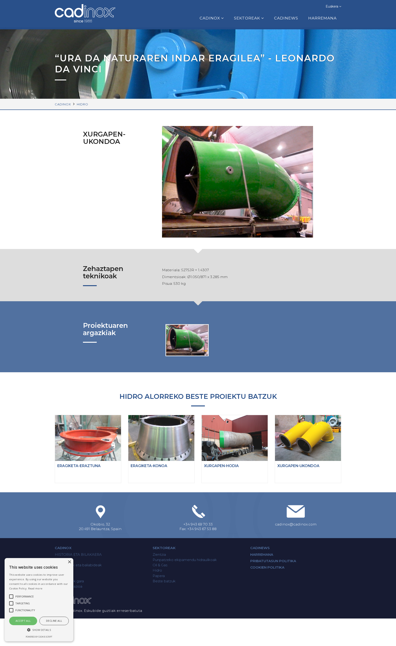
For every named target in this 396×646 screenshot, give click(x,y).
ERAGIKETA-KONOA (149, 466)
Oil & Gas (160, 565)
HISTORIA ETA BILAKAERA (78, 554)
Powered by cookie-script (39, 636)
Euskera (332, 6)
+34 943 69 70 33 (198, 524)
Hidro (82, 104)
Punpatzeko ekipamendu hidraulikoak (185, 560)
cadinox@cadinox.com (295, 524)
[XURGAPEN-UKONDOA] (187, 340)
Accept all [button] (23, 620)
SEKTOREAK (247, 18)
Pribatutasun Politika (273, 561)
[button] (39, 629)
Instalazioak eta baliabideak (78, 565)
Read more (35, 588)
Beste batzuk (164, 581)
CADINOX (210, 18)
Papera (159, 576)
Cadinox (63, 548)
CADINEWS (286, 18)
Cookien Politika (267, 567)
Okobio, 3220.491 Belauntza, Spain (100, 526)
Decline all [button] (54, 620)
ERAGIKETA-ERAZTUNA (79, 466)
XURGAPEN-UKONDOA (298, 466)
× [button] (69, 562)
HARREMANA (322, 18)
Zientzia (159, 554)
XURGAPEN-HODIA (221, 466)
